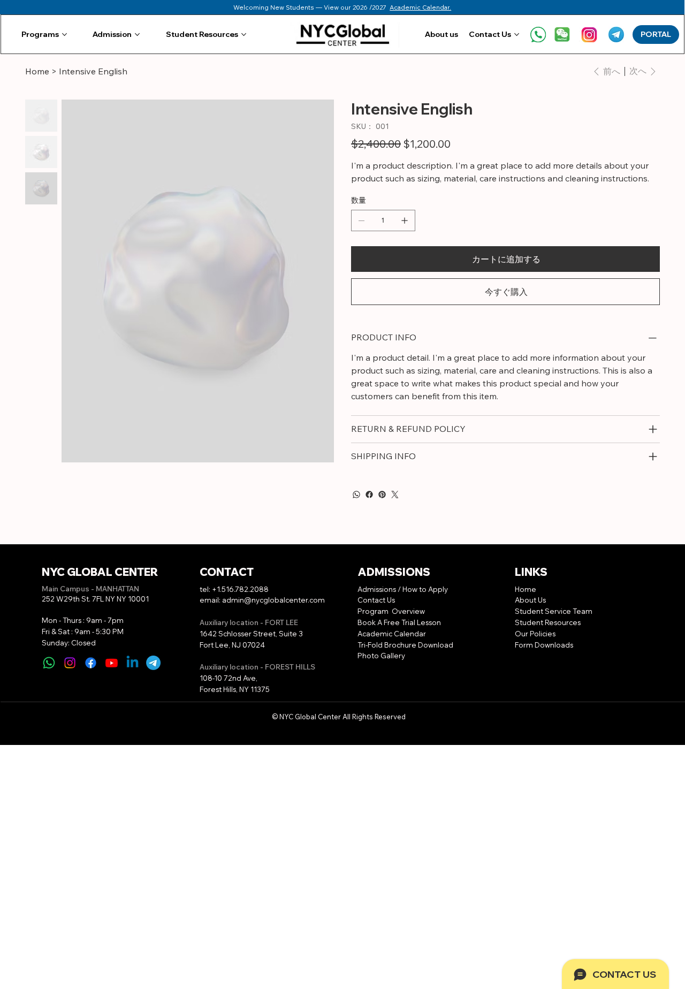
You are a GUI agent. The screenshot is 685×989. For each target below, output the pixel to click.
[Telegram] (153, 663)
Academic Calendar (392, 633)
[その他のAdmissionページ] (137, 34)
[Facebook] (369, 494)
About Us (530, 600)
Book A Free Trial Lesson (399, 622)
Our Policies (535, 633)
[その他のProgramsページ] (64, 34)
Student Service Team (553, 611)
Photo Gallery (381, 655)
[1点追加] (404, 220)
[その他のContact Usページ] (516, 34)
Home (525, 589)
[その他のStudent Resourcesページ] (243, 34)
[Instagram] (70, 663)
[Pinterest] (382, 494)
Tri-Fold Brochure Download (405, 645)
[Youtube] (111, 663)
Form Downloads (544, 645)
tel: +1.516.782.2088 (234, 589)
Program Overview (391, 611)
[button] (562, 34)
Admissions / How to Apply (402, 589)
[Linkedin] (132, 663)
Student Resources (548, 622)
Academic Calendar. (420, 7)
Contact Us (376, 600)
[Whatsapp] (49, 663)
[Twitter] (395, 494)
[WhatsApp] (356, 494)
